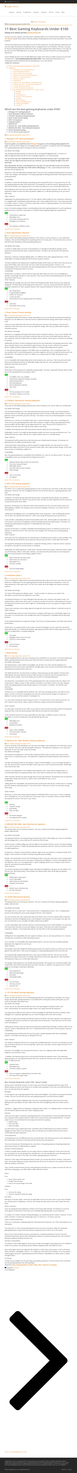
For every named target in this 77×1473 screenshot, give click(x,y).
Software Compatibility (22, 103)
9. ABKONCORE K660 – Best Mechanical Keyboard (27, 84)
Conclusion (19, 105)
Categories (11, 68)
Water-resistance (21, 100)
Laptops (11, 12)
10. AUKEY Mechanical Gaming (21, 86)
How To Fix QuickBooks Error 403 (16, 1452)
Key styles (19, 98)
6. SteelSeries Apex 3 (18, 79)
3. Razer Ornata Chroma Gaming (22, 73)
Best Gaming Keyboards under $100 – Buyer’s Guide (27, 89)
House (57, 12)
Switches (18, 93)
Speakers (36, 12)
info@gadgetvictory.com (12, 1)
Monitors (44, 12)
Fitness (51, 12)
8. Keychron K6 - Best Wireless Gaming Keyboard (25, 740)
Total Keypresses (21, 95)
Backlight (18, 91)
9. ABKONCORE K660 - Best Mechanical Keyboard (25, 824)
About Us (63, 1469)
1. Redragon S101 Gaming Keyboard (23, 70)
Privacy (69, 1469)
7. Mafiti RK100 (16, 80)
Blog (63, 12)
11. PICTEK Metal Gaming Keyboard (22, 88)
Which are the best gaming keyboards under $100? (24, 66)
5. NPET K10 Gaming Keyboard (21, 77)
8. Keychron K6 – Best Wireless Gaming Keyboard (27, 82)
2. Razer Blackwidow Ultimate (20, 71)
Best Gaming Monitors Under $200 (25, 1265)
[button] (12, 229)
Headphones (27, 12)
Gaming (18, 12)
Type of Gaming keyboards (23, 102)
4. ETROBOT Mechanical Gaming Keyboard (24, 75)
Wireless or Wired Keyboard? (24, 96)
